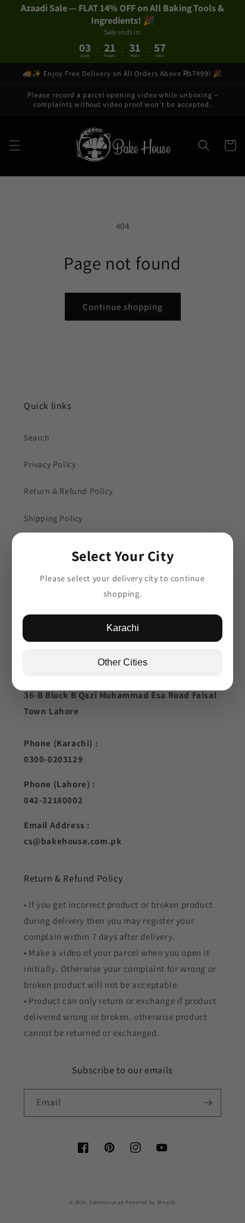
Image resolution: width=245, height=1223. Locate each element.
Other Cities (122, 662)
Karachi (122, 628)
